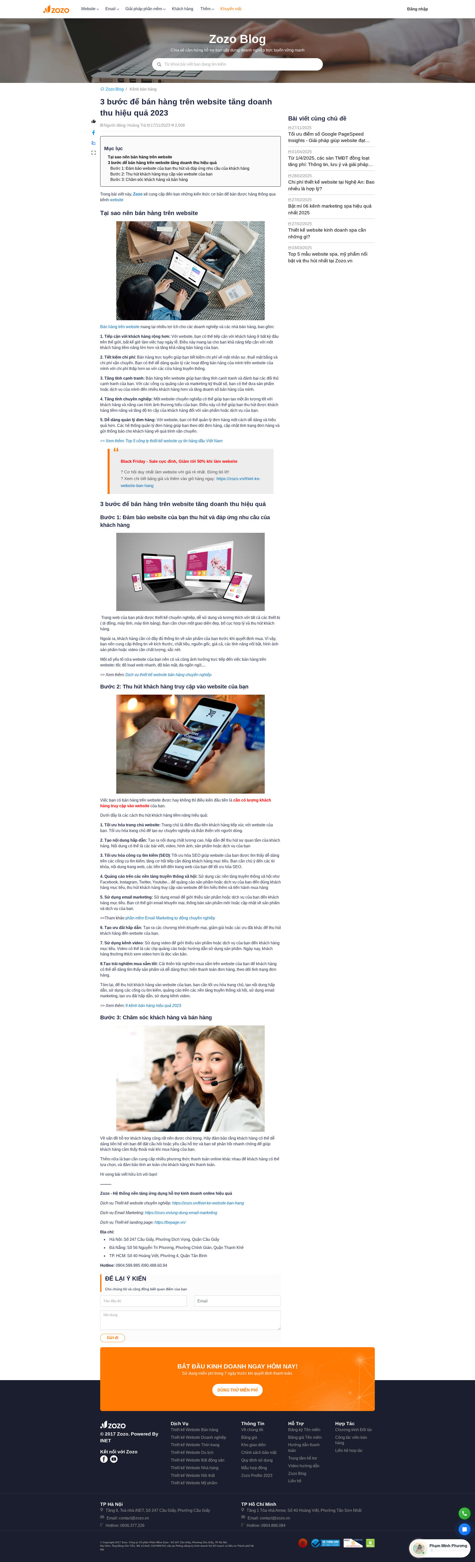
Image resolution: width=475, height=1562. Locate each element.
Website (88, 9)
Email (111, 9)
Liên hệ (294, 1481)
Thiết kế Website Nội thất (193, 1475)
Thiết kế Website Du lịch (192, 1452)
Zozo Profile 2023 (256, 1475)
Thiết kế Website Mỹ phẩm (194, 1483)
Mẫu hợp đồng (254, 1468)
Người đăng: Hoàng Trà (125, 125)
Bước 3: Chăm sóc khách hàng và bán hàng (149, 179)
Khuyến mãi (230, 9)
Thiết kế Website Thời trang (195, 1445)
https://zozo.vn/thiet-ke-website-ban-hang (208, 1203)
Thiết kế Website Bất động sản (197, 1460)
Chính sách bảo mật (258, 1452)
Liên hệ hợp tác (349, 1450)
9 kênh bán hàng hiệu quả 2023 (153, 1005)
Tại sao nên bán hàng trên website (140, 157)
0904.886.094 (273, 1525)
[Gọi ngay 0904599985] (465, 1513)
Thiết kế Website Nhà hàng (194, 1468)
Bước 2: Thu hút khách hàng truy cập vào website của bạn (161, 174)
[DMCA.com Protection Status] (370, 1543)
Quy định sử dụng (257, 1460)
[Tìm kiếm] (159, 64)
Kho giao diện (253, 1445)
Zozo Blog (297, 1473)
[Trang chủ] (103, 89)
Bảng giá (249, 1437)
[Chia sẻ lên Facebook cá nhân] (93, 133)
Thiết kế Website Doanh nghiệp (198, 1437)
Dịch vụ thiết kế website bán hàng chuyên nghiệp (168, 675)
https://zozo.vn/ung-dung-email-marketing (181, 1213)
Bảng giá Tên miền (305, 1437)
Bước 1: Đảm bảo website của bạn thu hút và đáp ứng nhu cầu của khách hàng (179, 168)
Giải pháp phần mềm (144, 9)
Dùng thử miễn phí (237, 1390)
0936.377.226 (132, 1525)
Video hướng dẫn (303, 1466)
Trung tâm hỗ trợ (302, 1458)
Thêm (206, 9)
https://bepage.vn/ (170, 1222)
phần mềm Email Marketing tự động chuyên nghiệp (170, 918)
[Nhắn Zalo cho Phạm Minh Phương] (465, 1529)
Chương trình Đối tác (353, 1430)
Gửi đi (112, 1338)
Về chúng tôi (252, 1430)
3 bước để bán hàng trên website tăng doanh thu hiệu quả (162, 163)
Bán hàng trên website (120, 327)
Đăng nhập (417, 9)
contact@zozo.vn (134, 1518)
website (116, 200)
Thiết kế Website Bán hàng (194, 1430)
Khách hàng (182, 9)
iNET (105, 1440)
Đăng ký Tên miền (304, 1430)
